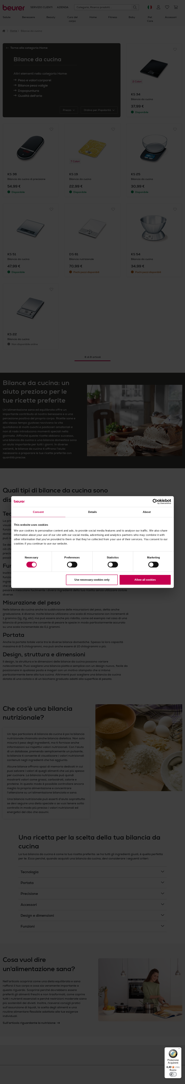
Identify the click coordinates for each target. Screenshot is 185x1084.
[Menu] (179, 1049)
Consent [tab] (38, 511)
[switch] (72, 564)
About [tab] (147, 511)
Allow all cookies (145, 579)
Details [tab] (92, 511)
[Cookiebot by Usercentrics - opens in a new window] (155, 501)
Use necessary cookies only (91, 579)
